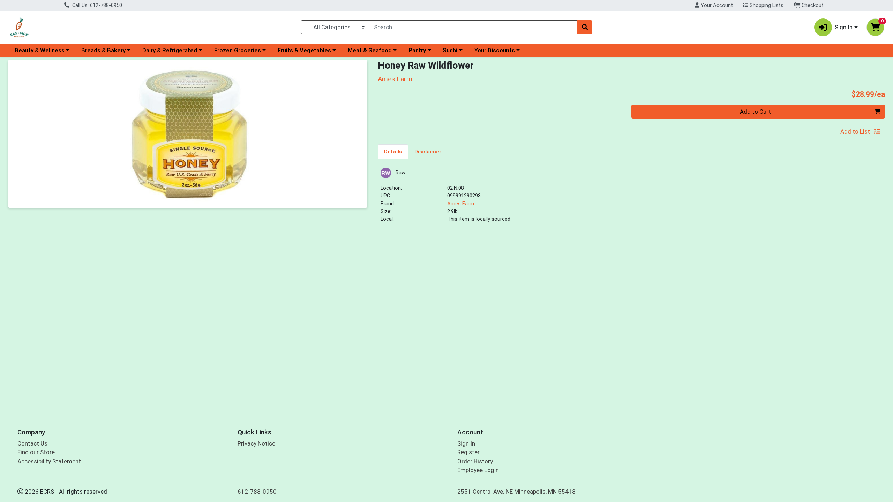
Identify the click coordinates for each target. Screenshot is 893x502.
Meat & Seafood (370, 50)
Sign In (466, 443)
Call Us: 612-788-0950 (96, 5)
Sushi (450, 50)
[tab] (393, 151)
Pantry (417, 50)
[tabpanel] (631, 198)
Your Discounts (494, 50)
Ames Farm (460, 203)
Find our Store (36, 452)
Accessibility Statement (49, 461)
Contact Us (32, 443)
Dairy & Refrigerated (169, 50)
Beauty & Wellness (40, 50)
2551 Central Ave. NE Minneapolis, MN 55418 (516, 491)
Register (468, 452)
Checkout (812, 5)
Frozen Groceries (237, 50)
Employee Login (478, 469)
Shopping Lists (765, 5)
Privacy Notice (256, 443)
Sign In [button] (844, 27)
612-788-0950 (257, 491)
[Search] (584, 27)
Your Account (716, 5)
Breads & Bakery (103, 50)
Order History (475, 461)
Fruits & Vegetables (304, 50)
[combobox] (473, 27)
